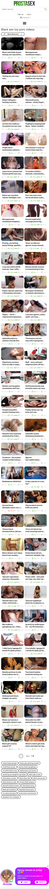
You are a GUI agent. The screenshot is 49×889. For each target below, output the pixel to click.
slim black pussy (28, 786)
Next (28, 756)
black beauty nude (9, 782)
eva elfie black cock (10, 771)
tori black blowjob (9, 793)
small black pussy (9, 767)
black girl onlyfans (9, 789)
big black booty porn (26, 789)
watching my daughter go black (14, 774)
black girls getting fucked (29, 763)
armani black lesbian (26, 782)
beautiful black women (11, 786)
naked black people (10, 763)
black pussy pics (39, 778)
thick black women (9, 778)
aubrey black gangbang (27, 767)
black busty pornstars (28, 771)
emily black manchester (27, 793)
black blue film (25, 778)
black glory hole (34, 774)
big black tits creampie (11, 797)
